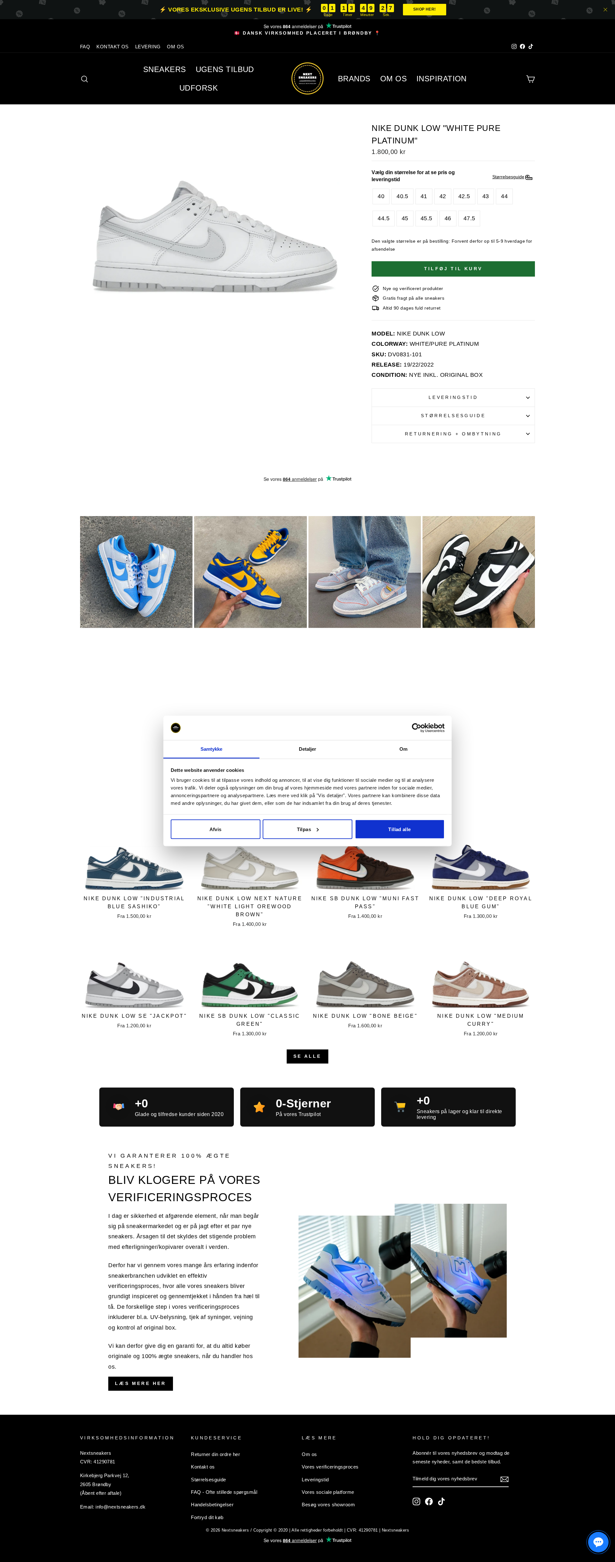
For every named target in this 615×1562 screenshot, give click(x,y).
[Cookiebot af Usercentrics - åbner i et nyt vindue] (417, 728)
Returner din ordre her (215, 1454)
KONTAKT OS (112, 46)
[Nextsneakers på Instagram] (416, 1501)
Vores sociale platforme (328, 1492)
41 (424, 196)
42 (442, 196)
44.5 (384, 218)
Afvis (215, 829)
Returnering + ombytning (453, 433)
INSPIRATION (441, 78)
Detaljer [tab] (307, 749)
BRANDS (354, 78)
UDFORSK (198, 88)
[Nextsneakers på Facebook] (429, 1501)
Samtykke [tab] (212, 749)
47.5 (469, 218)
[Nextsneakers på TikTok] (441, 1501)
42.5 (464, 196)
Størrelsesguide (453, 415)
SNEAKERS (164, 69)
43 (485, 196)
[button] (598, 1542)
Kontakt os (203, 1466)
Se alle (307, 1056)
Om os (309, 1454)
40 (381, 196)
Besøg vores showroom (328, 1504)
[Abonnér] (504, 1479)
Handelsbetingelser (212, 1504)
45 (405, 218)
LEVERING (148, 46)
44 (504, 196)
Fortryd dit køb (207, 1517)
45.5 (426, 218)
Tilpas (304, 829)
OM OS (175, 46)
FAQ (85, 46)
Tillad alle (399, 829)
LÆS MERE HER (140, 1383)
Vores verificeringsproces (330, 1466)
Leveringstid (453, 397)
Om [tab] (403, 749)
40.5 (402, 196)
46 (448, 218)
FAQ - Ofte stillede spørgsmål (224, 1492)
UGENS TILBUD (225, 69)
